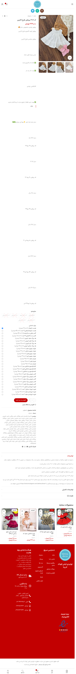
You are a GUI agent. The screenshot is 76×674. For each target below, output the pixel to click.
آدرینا (29, 416)
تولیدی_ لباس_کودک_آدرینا (28, 425)
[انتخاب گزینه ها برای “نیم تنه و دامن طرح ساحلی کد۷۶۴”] (4, 511)
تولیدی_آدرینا (17, 425)
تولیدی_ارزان (9, 425)
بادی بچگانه (20, 416)
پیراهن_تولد (22, 420)
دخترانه (30, 16)
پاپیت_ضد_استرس (19, 418)
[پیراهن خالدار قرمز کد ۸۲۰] (65, 516)
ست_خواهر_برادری (14, 435)
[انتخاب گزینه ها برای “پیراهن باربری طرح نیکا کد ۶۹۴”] (40, 511)
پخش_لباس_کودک (31, 420)
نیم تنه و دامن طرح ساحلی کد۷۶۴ (11, 533)
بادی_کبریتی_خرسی (30, 418)
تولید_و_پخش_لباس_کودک (12, 423)
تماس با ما (52, 559)
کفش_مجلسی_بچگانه (20, 437)
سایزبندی (33, 311)
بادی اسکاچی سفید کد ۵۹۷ (29, 534)
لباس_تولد (15, 441)
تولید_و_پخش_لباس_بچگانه (28, 423)
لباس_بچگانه (32, 441)
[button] (71, 38)
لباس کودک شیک (17, 439)
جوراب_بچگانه (32, 433)
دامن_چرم (22, 435)
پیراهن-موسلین (14, 420)
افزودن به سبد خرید (21, 400)
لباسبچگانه (33, 443)
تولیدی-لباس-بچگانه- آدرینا (16, 431)
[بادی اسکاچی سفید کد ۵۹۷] (28, 520)
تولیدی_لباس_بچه (19, 429)
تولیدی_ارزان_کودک (30, 427)
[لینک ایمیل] (27, 446)
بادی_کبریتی (6, 416)
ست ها (41, 563)
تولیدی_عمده (21, 427)
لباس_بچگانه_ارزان (23, 441)
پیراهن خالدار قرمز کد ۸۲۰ (66, 528)
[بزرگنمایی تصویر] (70, 58)
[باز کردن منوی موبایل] (72, 4)
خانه (35, 16)
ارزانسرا (26, 416)
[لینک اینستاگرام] (42, 11)
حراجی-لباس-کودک (31, 435)
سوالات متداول (51, 569)
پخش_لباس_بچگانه (8, 418)
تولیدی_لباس (13, 427)
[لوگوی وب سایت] (37, 4)
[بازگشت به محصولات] (5, 16)
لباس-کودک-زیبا (7, 441)
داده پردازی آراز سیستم (45, 665)
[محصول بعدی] (2, 16)
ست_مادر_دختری (31, 437)
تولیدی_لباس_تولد (8, 429)
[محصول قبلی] (7, 16)
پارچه (41, 577)
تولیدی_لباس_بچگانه (30, 429)
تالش (7, 420)
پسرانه (41, 559)
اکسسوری (40, 567)
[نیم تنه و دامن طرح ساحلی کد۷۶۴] (9, 519)
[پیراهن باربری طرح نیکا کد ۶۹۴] (46, 519)
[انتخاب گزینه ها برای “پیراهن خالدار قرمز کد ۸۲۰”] (59, 511)
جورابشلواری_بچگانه (8, 433)
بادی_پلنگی (13, 416)
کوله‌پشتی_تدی (9, 437)
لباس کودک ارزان (27, 439)
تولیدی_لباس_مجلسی (30, 431)
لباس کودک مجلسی (7, 439)
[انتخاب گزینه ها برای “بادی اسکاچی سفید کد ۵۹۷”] (22, 511)
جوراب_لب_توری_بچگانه (21, 433)
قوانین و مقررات (50, 573)
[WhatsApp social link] (37, 11)
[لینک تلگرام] (33, 11)
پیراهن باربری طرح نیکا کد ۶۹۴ (46, 533)
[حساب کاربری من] (2, 4)
